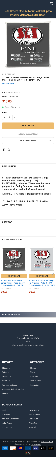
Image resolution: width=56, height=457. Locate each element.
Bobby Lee (33, 419)
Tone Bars (34, 376)
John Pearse (7, 423)
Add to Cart (14, 276)
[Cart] (52, 4)
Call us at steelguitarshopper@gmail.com (28, 345)
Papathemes (36, 444)
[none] (28, 44)
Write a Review (8, 83)
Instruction (34, 385)
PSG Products (34, 415)
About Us (6, 381)
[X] (9, 150)
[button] (28, 140)
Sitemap (5, 393)
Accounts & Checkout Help (13, 389)
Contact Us (6, 376)
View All (32, 427)
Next (53, 272)
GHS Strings (34, 410)
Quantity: (7, 112)
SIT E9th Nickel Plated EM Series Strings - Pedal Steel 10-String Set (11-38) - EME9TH (13, 282)
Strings (33, 368)
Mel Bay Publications (10, 419)
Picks (32, 372)
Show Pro (33, 423)
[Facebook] (4, 150)
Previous (3, 272)
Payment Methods (9, 385)
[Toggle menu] (4, 4)
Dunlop (5, 410)
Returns (5, 372)
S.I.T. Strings (7, 427)
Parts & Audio (35, 381)
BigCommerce (47, 441)
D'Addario (6, 415)
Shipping (6, 368)
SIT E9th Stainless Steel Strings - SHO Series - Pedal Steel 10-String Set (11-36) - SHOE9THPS (42, 282)
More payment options (28, 134)
